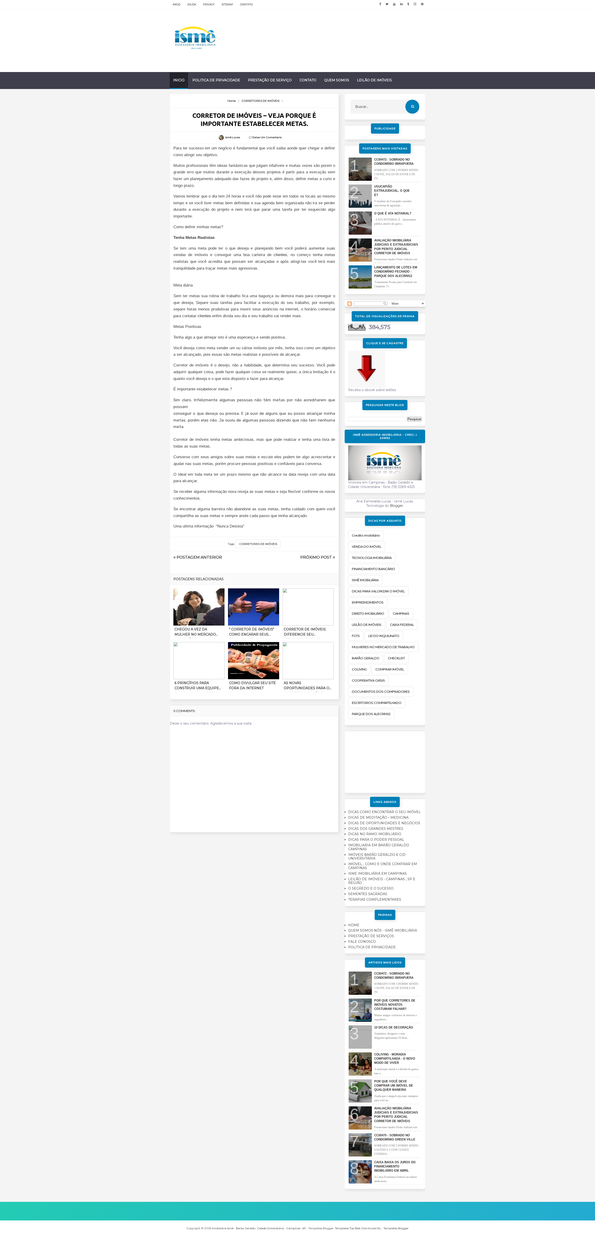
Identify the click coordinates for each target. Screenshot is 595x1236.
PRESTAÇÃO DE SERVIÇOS (371, 936)
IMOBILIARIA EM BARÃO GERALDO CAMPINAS (378, 847)
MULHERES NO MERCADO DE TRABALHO (383, 647)
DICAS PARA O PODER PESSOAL (376, 839)
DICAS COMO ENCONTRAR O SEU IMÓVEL (384, 812)
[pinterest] (422, 4)
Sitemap (227, 4)
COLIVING (359, 669)
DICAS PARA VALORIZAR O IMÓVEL (378, 591)
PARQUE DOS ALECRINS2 (371, 714)
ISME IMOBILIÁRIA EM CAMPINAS (377, 873)
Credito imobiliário (366, 535)
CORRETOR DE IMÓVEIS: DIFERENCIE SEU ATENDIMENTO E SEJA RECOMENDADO (305, 632)
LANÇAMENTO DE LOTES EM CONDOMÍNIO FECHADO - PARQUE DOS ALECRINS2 (395, 271)
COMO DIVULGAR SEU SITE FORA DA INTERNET (252, 685)
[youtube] (394, 4)
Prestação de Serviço (270, 80)
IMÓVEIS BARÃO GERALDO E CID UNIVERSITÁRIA (377, 857)
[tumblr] (408, 4)
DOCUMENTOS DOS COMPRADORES (381, 691)
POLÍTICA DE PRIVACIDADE (372, 947)
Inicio (176, 4)
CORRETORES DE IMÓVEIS (258, 544)
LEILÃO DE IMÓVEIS (366, 624)
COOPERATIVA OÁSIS (368, 680)
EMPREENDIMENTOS (367, 602)
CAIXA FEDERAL (402, 624)
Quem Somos (336, 80)
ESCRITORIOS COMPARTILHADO (376, 703)
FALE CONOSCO (362, 941)
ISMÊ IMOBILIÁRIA (365, 580)
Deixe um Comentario (267, 137)
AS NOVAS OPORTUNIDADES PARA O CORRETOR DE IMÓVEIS (306, 686)
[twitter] (387, 4)
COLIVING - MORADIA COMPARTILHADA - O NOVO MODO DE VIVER (394, 1059)
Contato (246, 4)
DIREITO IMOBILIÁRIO (368, 613)
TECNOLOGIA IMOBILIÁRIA (372, 558)
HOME (353, 925)
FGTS (356, 636)
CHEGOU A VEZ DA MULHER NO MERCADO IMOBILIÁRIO (195, 632)
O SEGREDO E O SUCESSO (370, 888)
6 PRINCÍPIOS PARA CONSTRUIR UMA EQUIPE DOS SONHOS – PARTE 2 (197, 686)
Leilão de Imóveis (374, 80)
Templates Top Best (348, 1228)
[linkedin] (401, 4)
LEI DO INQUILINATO (383, 636)
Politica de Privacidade (216, 80)
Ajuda (191, 4)
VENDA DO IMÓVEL (366, 546)
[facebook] (380, 4)
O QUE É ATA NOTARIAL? (392, 213)
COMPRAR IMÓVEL (389, 669)
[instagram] (415, 4)
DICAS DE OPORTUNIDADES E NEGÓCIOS (384, 823)
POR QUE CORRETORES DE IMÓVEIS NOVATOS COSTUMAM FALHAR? (394, 1005)
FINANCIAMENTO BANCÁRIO (373, 569)
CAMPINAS (401, 613)
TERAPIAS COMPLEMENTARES (374, 899)
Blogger (396, 506)
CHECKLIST (396, 658)
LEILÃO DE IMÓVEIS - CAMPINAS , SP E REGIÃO (381, 881)
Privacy (209, 4)
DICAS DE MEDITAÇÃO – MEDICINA (378, 817)
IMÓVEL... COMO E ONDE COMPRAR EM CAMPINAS (382, 866)
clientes (280, 255)
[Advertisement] (385, 760)
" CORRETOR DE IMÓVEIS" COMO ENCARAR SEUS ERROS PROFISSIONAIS (251, 632)
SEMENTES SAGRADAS (367, 894)
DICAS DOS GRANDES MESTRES (375, 829)
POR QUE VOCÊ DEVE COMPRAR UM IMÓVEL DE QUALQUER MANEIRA (393, 1085)
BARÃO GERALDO (365, 658)
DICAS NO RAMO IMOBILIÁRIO (374, 834)
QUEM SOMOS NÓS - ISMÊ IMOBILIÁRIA (382, 930)
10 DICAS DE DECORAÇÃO (393, 1027)
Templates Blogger (396, 1228)
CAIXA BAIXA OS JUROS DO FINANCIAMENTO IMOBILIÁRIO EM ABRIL (395, 1166)
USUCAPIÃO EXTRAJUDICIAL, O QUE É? (392, 191)
